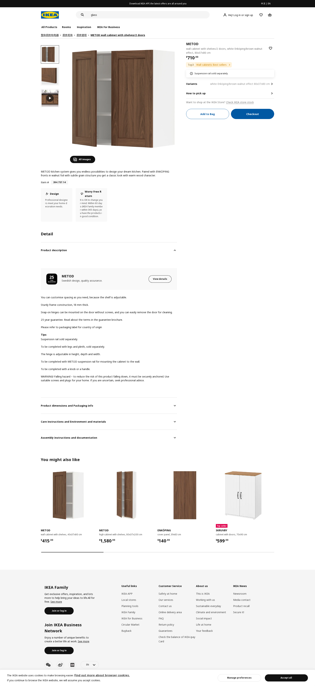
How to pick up (196, 93)
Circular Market (130, 624)
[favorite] (270, 48)
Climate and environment (211, 612)
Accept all (286, 677)
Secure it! (238, 612)
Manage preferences (239, 677)
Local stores (128, 600)
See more (56, 601)
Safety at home (168, 593)
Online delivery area (170, 612)
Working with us (205, 600)
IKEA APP (127, 593)
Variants (191, 84)
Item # (45, 182)
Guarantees (165, 630)
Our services (166, 600)
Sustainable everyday (208, 606)
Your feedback (204, 630)
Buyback (126, 630)
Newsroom (239, 593)
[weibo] (60, 665)
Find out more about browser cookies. (102, 675)
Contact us (165, 606)
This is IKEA (203, 593)
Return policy (166, 624)
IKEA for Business (131, 618)
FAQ (161, 618)
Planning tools (129, 606)
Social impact (204, 618)
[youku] (72, 665)
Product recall (241, 606)
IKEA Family (128, 612)
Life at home (203, 624)
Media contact (241, 600)
